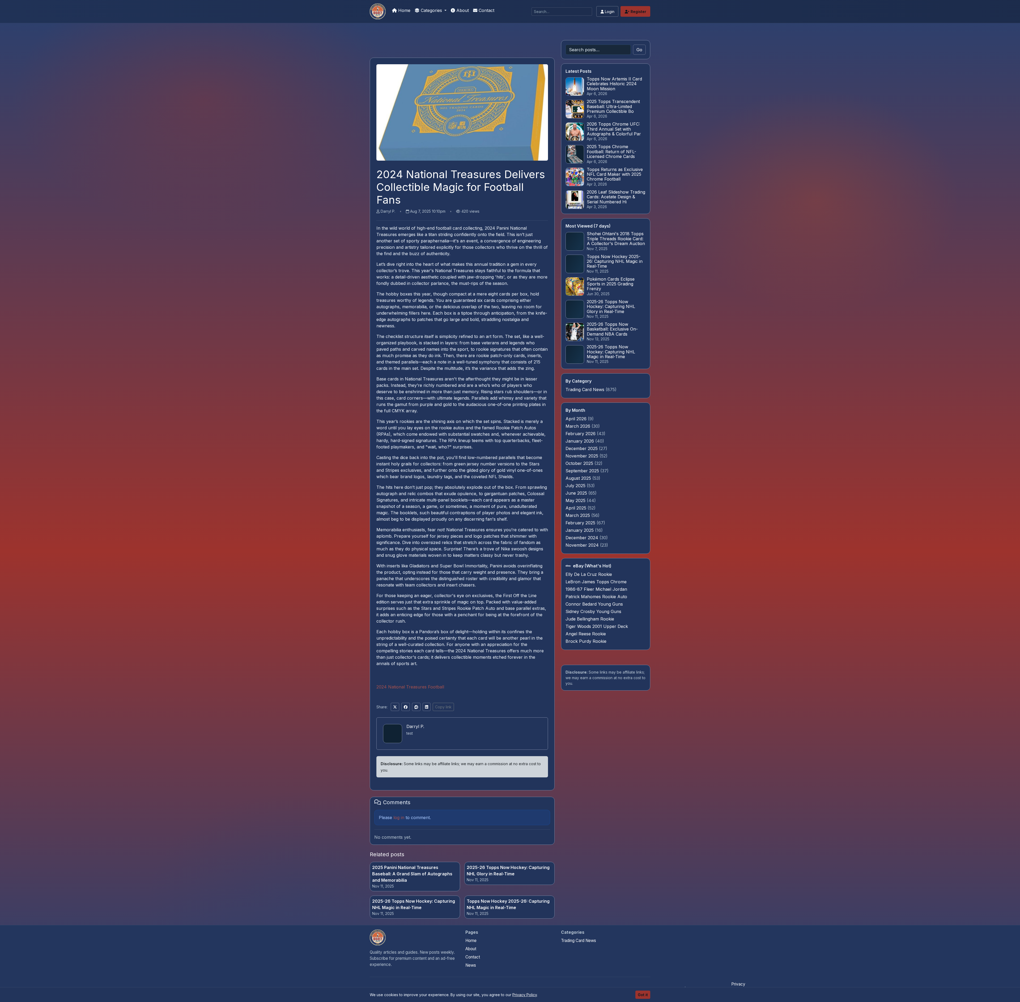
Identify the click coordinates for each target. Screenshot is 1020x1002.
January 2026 (580, 441)
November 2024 (583, 545)
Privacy (738, 984)
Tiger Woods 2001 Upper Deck (597, 626)
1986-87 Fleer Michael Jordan (596, 589)
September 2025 (583, 470)
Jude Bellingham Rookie (590, 619)
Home (403, 10)
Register (638, 11)
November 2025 (583, 456)
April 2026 (577, 418)
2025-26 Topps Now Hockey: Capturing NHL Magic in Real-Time (413, 904)
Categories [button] (431, 10)
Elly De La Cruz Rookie (589, 574)
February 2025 (581, 522)
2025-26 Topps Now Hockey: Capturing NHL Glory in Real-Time (508, 870)
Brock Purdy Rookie (586, 641)
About (462, 10)
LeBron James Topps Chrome (596, 581)
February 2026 (581, 433)
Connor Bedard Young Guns (594, 604)
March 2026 (579, 426)
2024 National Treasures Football (410, 687)
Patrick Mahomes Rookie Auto (596, 596)
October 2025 (580, 463)
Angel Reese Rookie (586, 633)
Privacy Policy (524, 994)
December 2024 (583, 537)
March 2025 (578, 515)
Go (639, 49)
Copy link (443, 707)
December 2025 (582, 448)
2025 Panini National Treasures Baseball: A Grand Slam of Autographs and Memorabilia (412, 874)
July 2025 (576, 485)
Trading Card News (585, 389)
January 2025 (580, 530)
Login (609, 11)
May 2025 (576, 500)
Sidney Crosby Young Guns (593, 611)
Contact (485, 10)
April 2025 (577, 508)
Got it (643, 994)
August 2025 (579, 478)
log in (398, 817)
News (470, 965)
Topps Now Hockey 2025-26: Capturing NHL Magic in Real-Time (508, 904)
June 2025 (577, 493)
